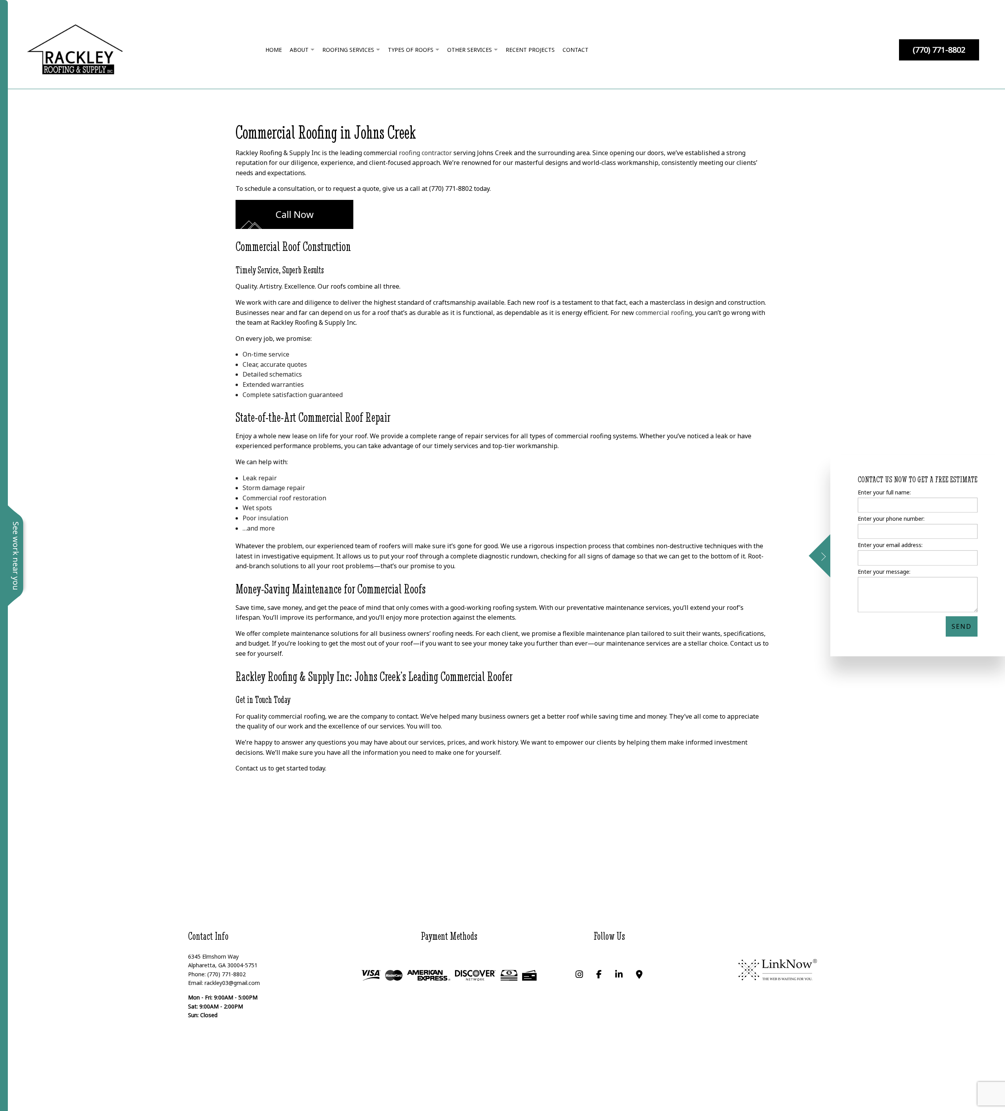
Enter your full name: (884, 492)
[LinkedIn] (619, 975)
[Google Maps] (639, 975)
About (299, 49)
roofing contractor (425, 152)
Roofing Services (348, 49)
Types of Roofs (410, 49)
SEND (962, 626)
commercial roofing (664, 312)
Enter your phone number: (891, 518)
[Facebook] (599, 975)
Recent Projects (530, 49)
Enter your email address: (890, 545)
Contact (575, 49)
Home (273, 49)
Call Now (295, 214)
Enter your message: (884, 571)
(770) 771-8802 (939, 49)
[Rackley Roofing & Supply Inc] (75, 49)
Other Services (469, 49)
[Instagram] (579, 975)
